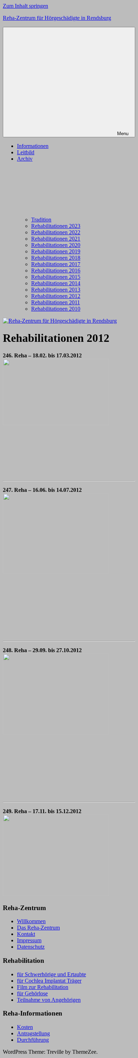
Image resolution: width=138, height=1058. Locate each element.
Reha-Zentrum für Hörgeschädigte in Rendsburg (57, 18)
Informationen (32, 146)
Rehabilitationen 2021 (55, 239)
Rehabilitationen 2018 (55, 258)
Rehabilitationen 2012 (55, 296)
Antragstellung (33, 1033)
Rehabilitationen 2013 (55, 290)
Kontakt (26, 934)
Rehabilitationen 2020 (55, 245)
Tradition (41, 220)
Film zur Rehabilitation (42, 987)
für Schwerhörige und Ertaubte (51, 974)
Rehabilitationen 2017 (55, 264)
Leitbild (25, 152)
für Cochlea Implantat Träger (49, 981)
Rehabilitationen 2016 (55, 271)
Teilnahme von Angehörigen (49, 1000)
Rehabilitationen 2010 (55, 309)
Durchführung (33, 1040)
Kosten (25, 1027)
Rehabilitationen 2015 (55, 277)
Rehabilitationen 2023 (55, 226)
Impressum (29, 940)
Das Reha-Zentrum (38, 928)
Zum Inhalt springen (25, 6)
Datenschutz (31, 947)
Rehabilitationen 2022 (55, 232)
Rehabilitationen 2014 (55, 283)
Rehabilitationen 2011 (55, 302)
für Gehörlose (32, 993)
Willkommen (31, 921)
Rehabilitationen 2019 (55, 251)
